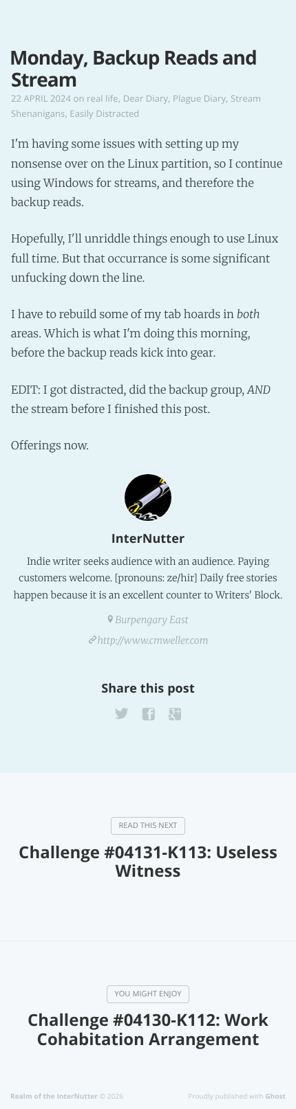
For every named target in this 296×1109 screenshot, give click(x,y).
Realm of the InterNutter (54, 1096)
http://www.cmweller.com (153, 640)
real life (102, 98)
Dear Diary (145, 98)
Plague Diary (199, 98)
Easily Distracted (104, 113)
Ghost (275, 1096)
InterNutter (148, 538)
